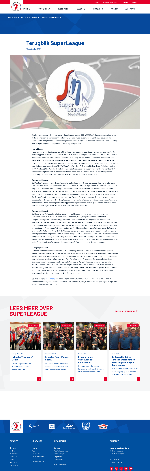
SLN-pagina (50, 279)
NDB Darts (13, 462)
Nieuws (34, 17)
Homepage (12, 17)
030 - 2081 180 (115, 459)
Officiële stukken (38, 457)
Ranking (12, 451)
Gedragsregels (59, 454)
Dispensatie (58, 459)
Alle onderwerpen (38, 461)
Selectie (12, 459)
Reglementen (58, 457)
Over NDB (24, 17)
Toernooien (13, 457)
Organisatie (36, 454)
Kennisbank (14, 465)
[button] (27, 9)
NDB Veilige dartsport (61, 451)
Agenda (34, 451)
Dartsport (57, 448)
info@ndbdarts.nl (116, 462)
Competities (14, 454)
